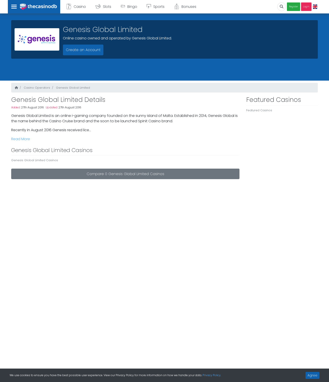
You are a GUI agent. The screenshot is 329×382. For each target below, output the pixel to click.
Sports (158, 6)
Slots (107, 6)
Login (306, 6)
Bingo (132, 6)
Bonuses (189, 6)
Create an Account (83, 49)
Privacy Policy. (212, 375)
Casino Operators (36, 88)
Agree (312, 375)
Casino (80, 6)
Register (293, 6)
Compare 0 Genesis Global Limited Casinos (125, 173)
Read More (20, 139)
